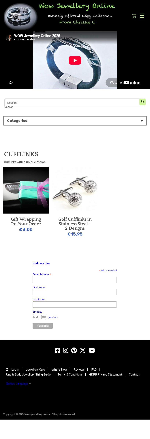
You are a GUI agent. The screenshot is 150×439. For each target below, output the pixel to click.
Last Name (39, 299)
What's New (59, 369)
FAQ (94, 369)
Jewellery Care (35, 369)
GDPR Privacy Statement (105, 374)
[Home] (63, 16)
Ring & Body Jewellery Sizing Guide (28, 374)
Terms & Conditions (69, 374)
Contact (134, 374)
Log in (15, 369)
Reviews (79, 369)
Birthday (37, 311)
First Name (39, 287)
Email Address (42, 274)
